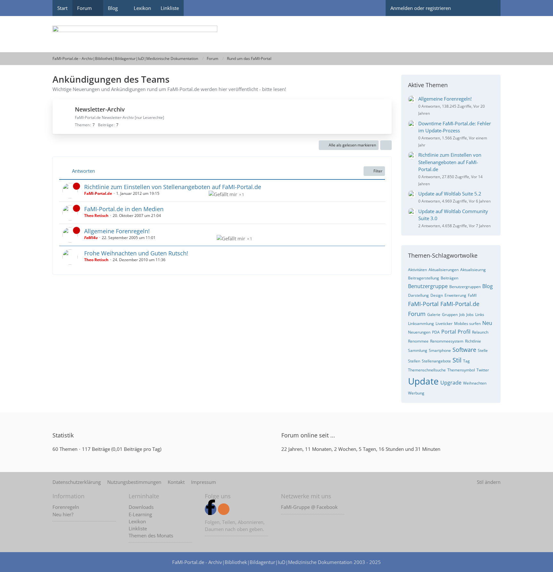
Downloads (141, 507)
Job (462, 314)
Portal (448, 331)
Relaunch (480, 332)
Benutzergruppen (465, 286)
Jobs (470, 314)
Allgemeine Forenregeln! (117, 231)
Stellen (414, 361)
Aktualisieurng (473, 269)
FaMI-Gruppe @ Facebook (309, 507)
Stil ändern (489, 482)
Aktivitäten (417, 269)
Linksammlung (421, 323)
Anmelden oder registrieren (420, 8)
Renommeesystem (446, 341)
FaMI (472, 295)
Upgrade (450, 382)
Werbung (416, 393)
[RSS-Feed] (223, 509)
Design (436, 295)
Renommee (418, 341)
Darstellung (418, 295)
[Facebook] (210, 509)
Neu (487, 323)
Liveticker (444, 323)
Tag (466, 361)
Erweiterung (455, 295)
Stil (457, 360)
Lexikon (137, 521)
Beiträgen (449, 278)
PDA (436, 332)
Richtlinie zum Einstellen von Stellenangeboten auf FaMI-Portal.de (172, 187)
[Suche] (489, 8)
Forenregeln (65, 507)
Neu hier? (62, 514)
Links (479, 314)
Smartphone (440, 350)
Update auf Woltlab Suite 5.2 (449, 193)
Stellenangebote (436, 361)
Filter (377, 171)
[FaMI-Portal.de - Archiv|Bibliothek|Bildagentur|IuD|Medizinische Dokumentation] (276, 34)
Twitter (483, 370)
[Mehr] (386, 145)
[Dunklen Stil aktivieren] (467, 8)
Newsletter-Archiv (100, 109)
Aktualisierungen (444, 269)
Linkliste (138, 528)
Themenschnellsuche (427, 370)
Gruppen (450, 314)
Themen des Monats (151, 535)
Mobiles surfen (467, 323)
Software (464, 349)
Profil (464, 331)
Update (423, 381)
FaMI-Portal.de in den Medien (124, 209)
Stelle (483, 350)
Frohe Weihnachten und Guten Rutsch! (136, 253)
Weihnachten (474, 383)
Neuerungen (419, 332)
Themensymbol (461, 370)
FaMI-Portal (423, 304)
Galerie (433, 314)
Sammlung (417, 350)
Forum (417, 314)
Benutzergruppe (428, 286)
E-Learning (140, 514)
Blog (487, 286)
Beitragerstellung (423, 278)
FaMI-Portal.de (459, 304)
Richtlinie (473, 341)
